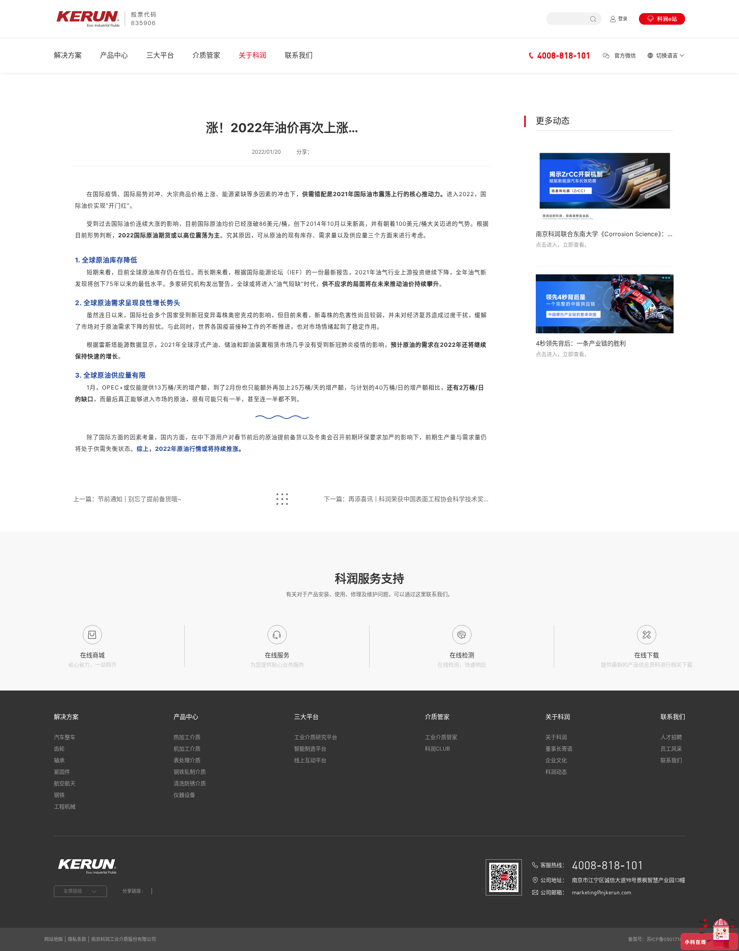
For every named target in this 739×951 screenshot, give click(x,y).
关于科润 (252, 55)
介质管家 (206, 55)
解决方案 (68, 55)
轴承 (59, 760)
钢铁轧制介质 (190, 771)
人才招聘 (671, 737)
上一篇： (127, 499)
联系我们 (299, 55)
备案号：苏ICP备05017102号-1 (661, 939)
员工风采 (671, 748)
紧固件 (62, 771)
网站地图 (53, 939)
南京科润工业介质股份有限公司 (123, 939)
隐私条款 (77, 939)
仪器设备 (184, 794)
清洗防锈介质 (190, 783)
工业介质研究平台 (315, 737)
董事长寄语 (558, 748)
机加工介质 (187, 748)
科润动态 (556, 771)
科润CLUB (437, 748)
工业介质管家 (441, 737)
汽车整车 (64, 737)
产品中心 (114, 55)
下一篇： (407, 499)
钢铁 (59, 794)
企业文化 (556, 760)
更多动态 (553, 121)
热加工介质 (187, 737)
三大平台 (160, 55)
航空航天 (64, 783)
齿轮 (59, 748)
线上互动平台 (310, 760)
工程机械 (64, 806)
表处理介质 (187, 760)
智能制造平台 (310, 748)
